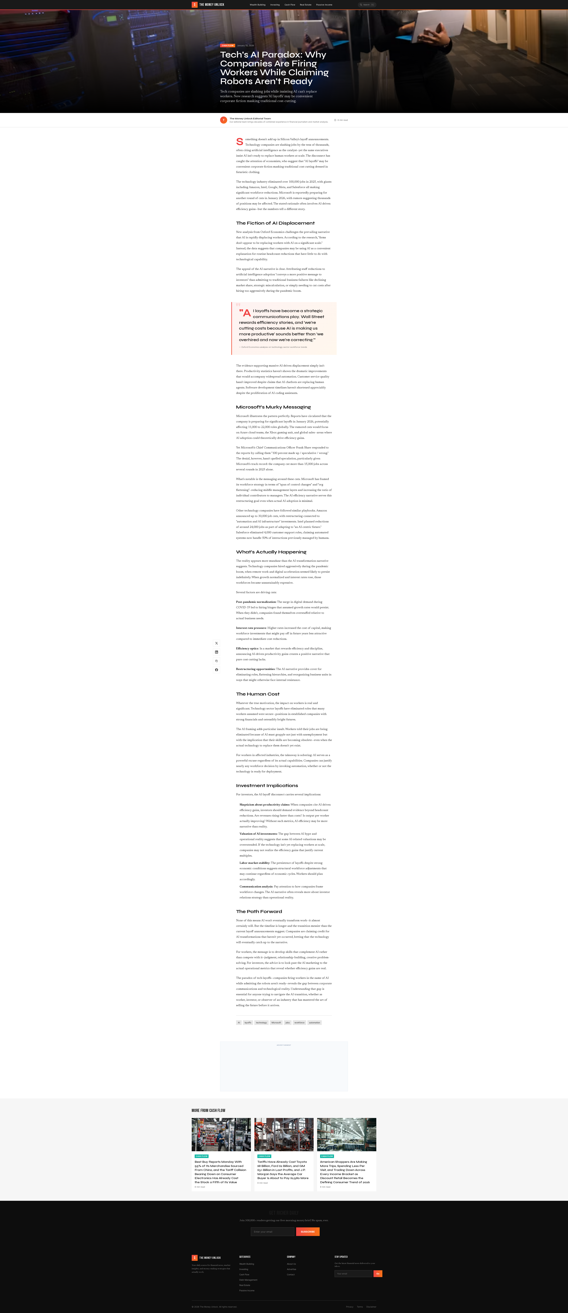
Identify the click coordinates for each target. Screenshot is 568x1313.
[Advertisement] (284, 1068)
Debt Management (248, 1280)
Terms (360, 1306)
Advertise (291, 1269)
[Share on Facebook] (216, 669)
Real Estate (306, 4)
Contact (291, 1274)
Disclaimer (371, 1306)
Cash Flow (290, 4)
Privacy (349, 1306)
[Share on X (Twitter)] (216, 643)
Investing (275, 4)
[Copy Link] (216, 660)
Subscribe (308, 1231)
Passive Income (324, 4)
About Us (291, 1264)
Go (377, 1273)
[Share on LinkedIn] (216, 652)
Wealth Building (258, 4)
